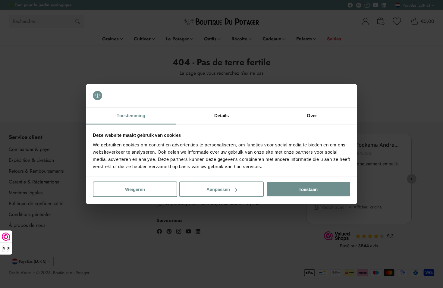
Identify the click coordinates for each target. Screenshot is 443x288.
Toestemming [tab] (131, 115)
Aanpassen (218, 189)
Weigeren (135, 189)
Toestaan (308, 189)
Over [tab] (312, 115)
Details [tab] (221, 115)
